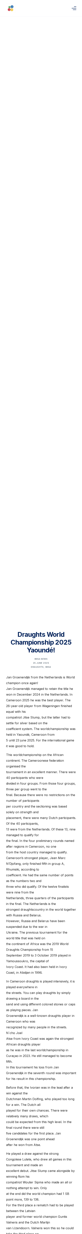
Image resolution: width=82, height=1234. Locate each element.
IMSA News (41, 659)
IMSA (48, 667)
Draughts (37, 667)
